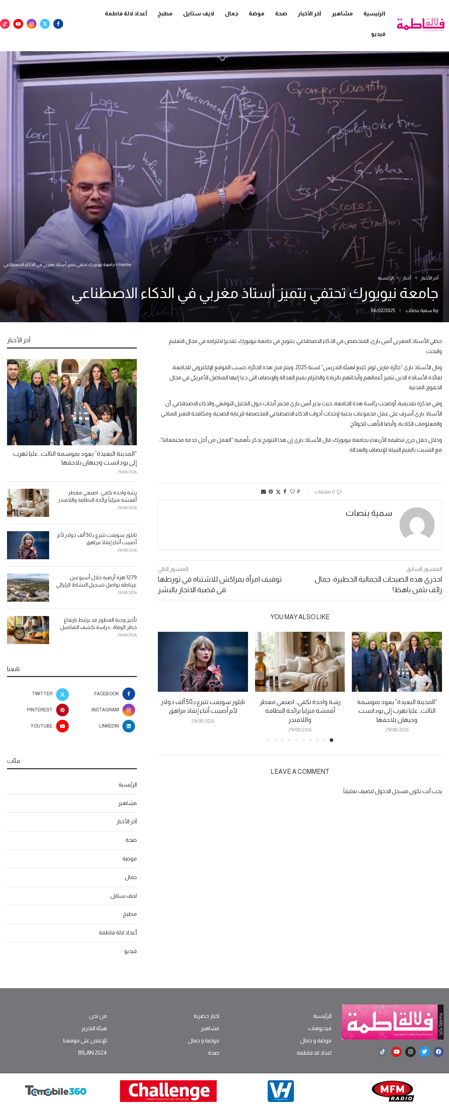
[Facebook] (58, 24)
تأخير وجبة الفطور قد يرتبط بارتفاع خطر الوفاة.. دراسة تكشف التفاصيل (98, 623)
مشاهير (342, 13)
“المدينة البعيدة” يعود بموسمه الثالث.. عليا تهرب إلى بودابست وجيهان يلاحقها (397, 710)
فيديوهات (319, 1028)
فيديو (378, 34)
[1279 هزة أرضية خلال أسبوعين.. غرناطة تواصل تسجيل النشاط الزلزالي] (28, 588)
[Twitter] (45, 24)
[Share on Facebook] (284, 491)
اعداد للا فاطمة (314, 1053)
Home (125, 264)
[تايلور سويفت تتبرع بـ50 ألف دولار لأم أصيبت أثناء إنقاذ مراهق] (203, 662)
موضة (256, 13)
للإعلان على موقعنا (85, 1040)
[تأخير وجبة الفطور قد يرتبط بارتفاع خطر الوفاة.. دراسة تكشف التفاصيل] (28, 630)
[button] (167, 686)
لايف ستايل (198, 13)
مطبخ (165, 13)
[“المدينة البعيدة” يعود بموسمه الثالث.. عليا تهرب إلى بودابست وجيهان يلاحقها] (397, 662)
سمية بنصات (419, 310)
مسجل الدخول (391, 791)
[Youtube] (18, 24)
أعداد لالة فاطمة (126, 13)
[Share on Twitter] (278, 492)
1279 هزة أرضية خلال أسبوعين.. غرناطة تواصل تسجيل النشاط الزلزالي (96, 581)
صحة (281, 13)
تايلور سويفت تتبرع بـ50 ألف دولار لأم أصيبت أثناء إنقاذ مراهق (97, 538)
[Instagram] (31, 24)
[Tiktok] (5, 24)
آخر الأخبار (309, 13)
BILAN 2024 (92, 1053)
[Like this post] (292, 491)
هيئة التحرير (94, 1028)
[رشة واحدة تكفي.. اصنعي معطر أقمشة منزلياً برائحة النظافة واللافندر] (300, 662)
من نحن (98, 1016)
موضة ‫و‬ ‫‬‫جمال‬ (315, 1040)
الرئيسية (374, 13)
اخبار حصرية (206, 1016)
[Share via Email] (263, 491)
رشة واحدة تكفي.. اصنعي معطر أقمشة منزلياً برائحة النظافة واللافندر (300, 710)
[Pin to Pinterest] (271, 491)
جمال (231, 13)
